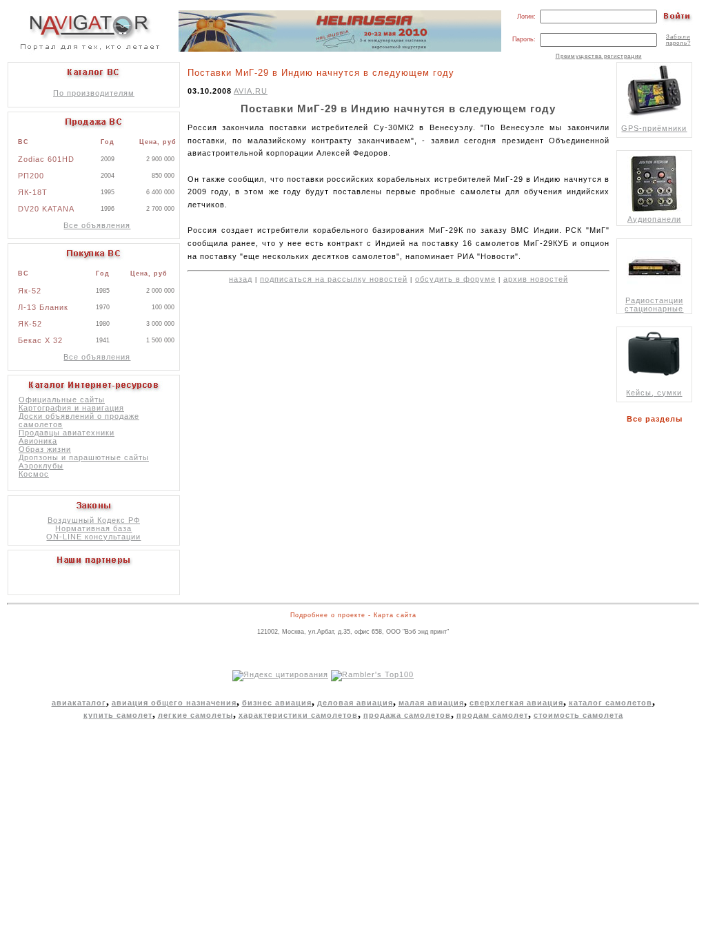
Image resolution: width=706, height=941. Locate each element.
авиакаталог (79, 703)
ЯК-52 (30, 324)
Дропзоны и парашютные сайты (84, 457)
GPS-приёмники (654, 128)
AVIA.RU (251, 91)
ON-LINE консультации (93, 536)
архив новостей (535, 279)
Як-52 (29, 291)
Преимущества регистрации (599, 56)
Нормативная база (93, 528)
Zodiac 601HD (46, 159)
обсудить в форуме (455, 279)
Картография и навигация (71, 408)
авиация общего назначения (174, 703)
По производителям (93, 93)
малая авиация (431, 703)
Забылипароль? (678, 40)
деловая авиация (355, 703)
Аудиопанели (654, 219)
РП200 (31, 176)
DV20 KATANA (46, 209)
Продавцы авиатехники (66, 432)
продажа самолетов (407, 715)
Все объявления (96, 225)
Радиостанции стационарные (654, 304)
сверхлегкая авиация (516, 703)
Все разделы (657, 419)
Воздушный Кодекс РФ (94, 520)
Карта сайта (395, 615)
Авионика (38, 441)
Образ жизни (45, 449)
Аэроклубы (41, 466)
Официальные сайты (62, 399)
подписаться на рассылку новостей (333, 279)
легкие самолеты (195, 715)
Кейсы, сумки (654, 393)
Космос (34, 474)
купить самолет (117, 715)
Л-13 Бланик (43, 307)
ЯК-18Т (33, 192)
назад (240, 279)
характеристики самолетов (298, 715)
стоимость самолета (578, 715)
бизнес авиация (277, 703)
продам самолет (492, 715)
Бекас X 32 (40, 340)
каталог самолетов (610, 703)
